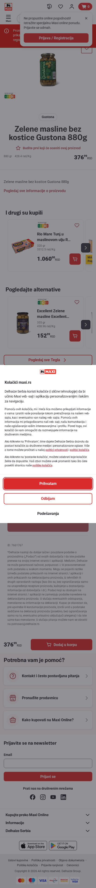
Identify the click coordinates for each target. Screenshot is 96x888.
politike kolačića (42, 465)
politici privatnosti (56, 450)
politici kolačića (79, 450)
